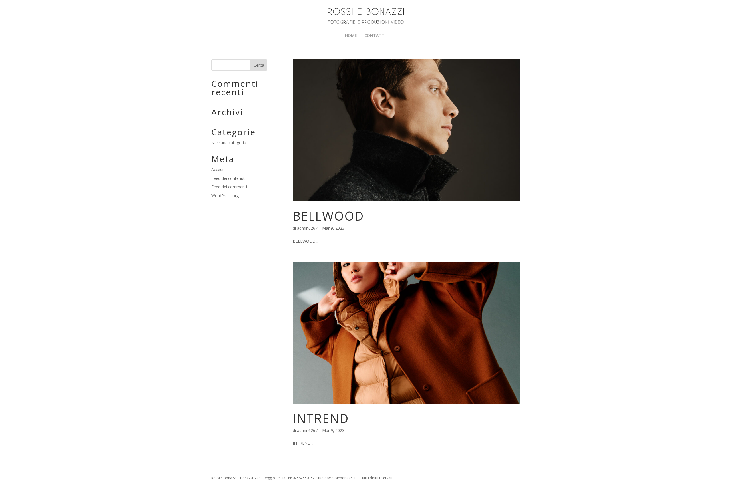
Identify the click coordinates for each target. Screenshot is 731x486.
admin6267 (307, 228)
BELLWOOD (328, 215)
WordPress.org (225, 195)
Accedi (217, 169)
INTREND (321, 418)
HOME (351, 35)
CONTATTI (374, 35)
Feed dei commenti (229, 186)
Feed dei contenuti (228, 178)
